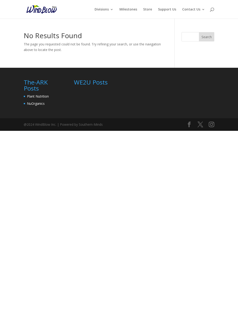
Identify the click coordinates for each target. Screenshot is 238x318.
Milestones (128, 9)
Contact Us (191, 9)
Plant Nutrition (38, 96)
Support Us (167, 9)
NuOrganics (36, 103)
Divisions (102, 9)
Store (147, 9)
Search (207, 37)
